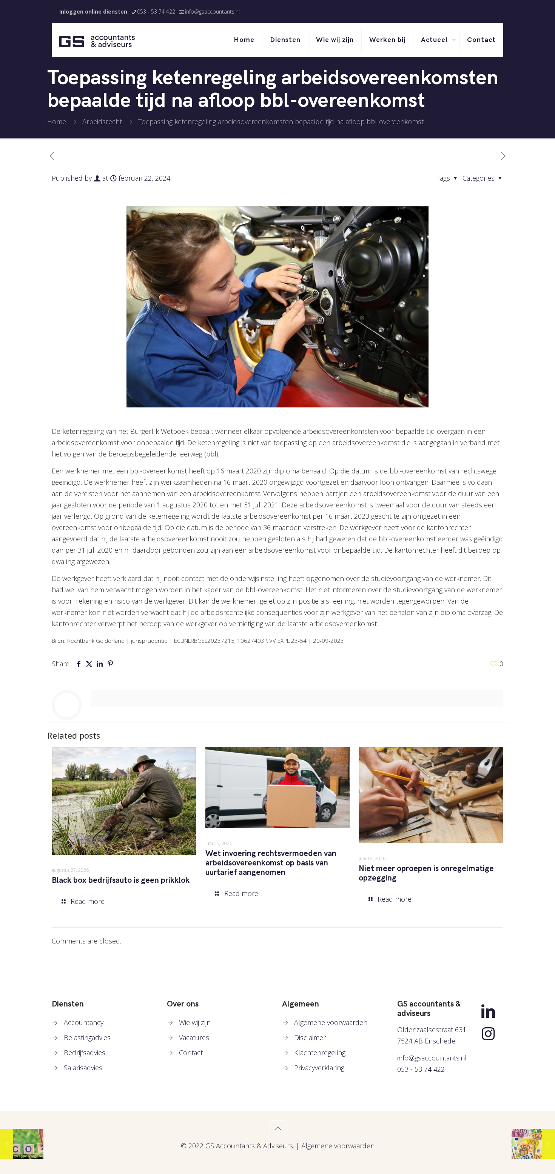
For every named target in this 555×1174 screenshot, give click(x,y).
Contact (191, 1052)
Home (56, 121)
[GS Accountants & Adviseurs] (97, 40)
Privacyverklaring (319, 1067)
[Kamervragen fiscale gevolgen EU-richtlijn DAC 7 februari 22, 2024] (533, 1144)
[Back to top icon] (277, 1128)
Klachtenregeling (319, 1052)
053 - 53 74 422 (156, 11)
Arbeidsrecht (102, 121)
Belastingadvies (87, 1037)
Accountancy (83, 1022)
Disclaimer (310, 1037)
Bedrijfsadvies (84, 1052)
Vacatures (194, 1037)
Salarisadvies (83, 1067)
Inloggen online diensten (93, 11)
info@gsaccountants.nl (212, 11)
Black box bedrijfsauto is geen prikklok (121, 880)
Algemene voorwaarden (330, 1022)
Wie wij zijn (195, 1022)
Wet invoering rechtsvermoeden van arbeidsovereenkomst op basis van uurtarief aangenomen (270, 863)
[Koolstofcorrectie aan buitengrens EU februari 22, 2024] (21, 1144)
